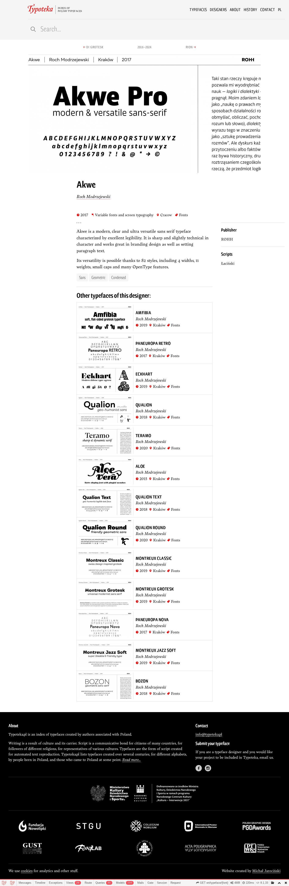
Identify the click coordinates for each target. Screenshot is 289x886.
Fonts (181, 214)
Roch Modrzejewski (93, 196)
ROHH (227, 239)
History (250, 9)
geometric (98, 277)
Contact (267, 9)
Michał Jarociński (266, 870)
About (235, 9)
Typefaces (198, 9)
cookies (27, 870)
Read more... (131, 759)
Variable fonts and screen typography (122, 214)
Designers (218, 9)
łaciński (227, 263)
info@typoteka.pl (208, 734)
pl (280, 9)
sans (82, 277)
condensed (118, 277)
